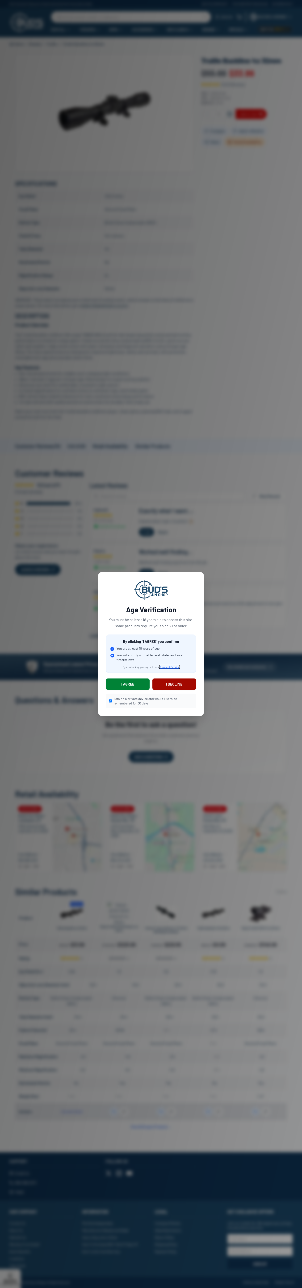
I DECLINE (174, 684)
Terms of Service (169, 667)
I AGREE (127, 684)
